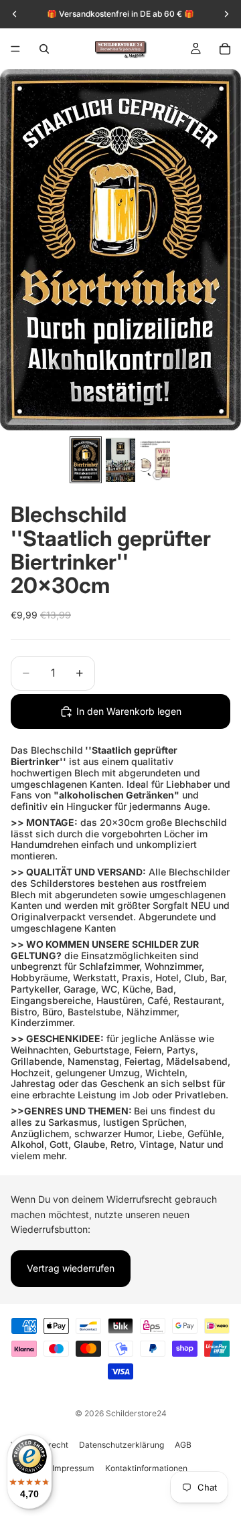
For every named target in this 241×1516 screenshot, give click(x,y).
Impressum (73, 1468)
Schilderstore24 (136, 1413)
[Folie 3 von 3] (155, 460)
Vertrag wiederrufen (70, 1268)
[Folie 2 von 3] (120, 460)
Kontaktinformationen (146, 1468)
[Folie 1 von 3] (85, 460)
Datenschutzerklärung (121, 1445)
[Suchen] (44, 49)
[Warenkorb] (225, 49)
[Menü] (15, 48)
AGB (183, 1445)
